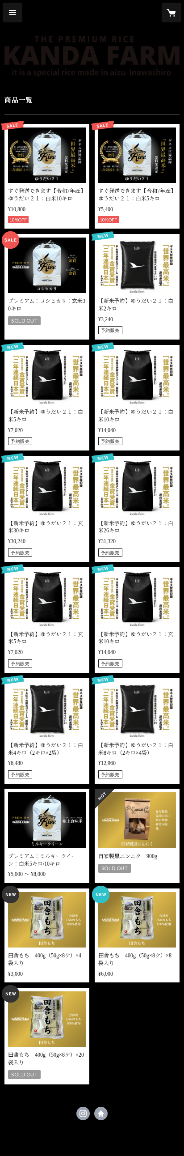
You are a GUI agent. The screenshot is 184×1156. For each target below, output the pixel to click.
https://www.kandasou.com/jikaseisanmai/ (101, 1113)
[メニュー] (12, 12)
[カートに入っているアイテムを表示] (171, 12)
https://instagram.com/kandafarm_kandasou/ (83, 1113)
